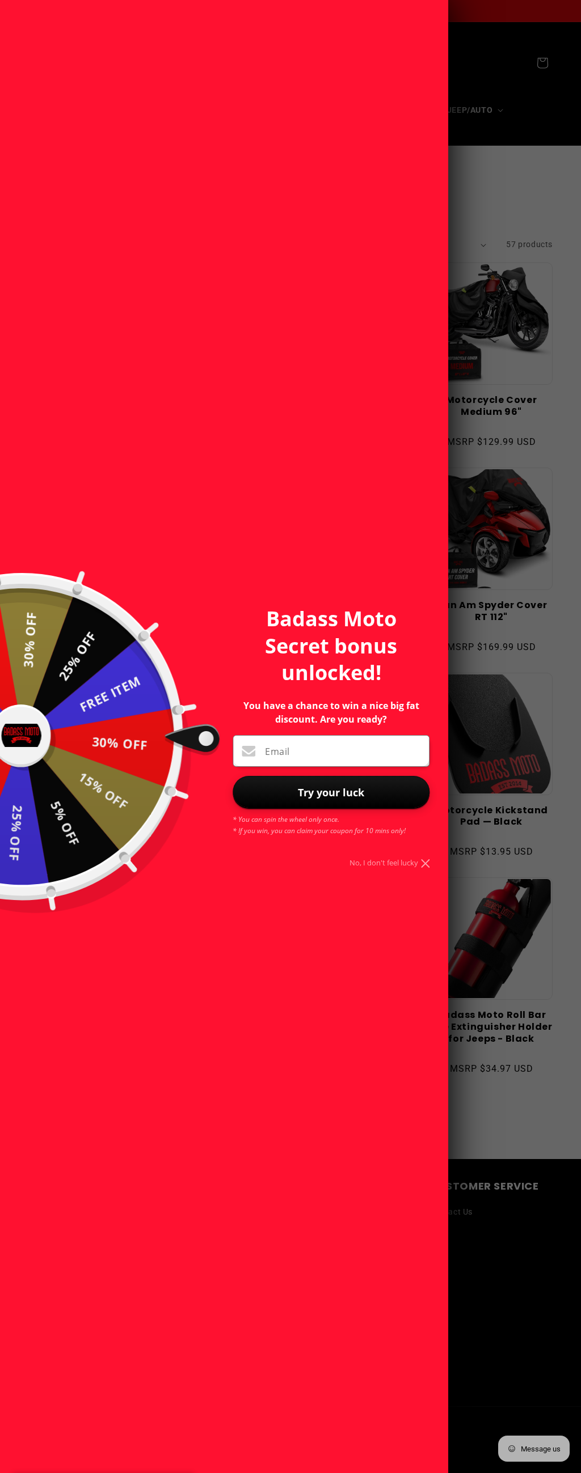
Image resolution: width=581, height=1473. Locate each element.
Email (277, 751)
